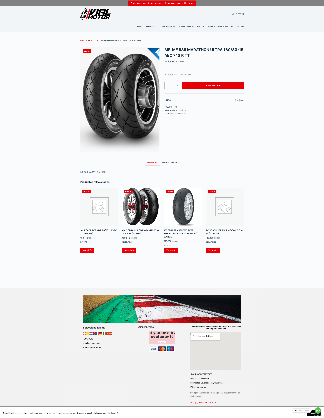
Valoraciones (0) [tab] (169, 162)
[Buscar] (233, 14)
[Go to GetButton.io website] (318, 415)
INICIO (139, 26)
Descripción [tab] (152, 162)
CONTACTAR (223, 26)
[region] (162, 412)
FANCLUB (200, 26)
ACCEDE (240, 26)
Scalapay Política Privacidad (203, 402)
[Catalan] (87, 333)
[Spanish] (111, 333)
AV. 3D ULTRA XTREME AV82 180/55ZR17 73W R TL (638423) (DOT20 (180, 233)
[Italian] (104, 333)
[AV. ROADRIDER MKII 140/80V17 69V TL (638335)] (225, 207)
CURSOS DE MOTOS (168, 26)
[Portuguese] (107, 333)
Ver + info (87, 250)
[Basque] (84, 333)
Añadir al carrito (213, 85)
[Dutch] (91, 333)
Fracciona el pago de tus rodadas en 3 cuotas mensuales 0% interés (162, 3)
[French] (97, 333)
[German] (101, 333)
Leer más (115, 413)
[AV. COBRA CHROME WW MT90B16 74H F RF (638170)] (141, 207)
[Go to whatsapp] (318, 410)
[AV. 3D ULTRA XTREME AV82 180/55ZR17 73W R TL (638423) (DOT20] (183, 207)
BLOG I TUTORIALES (186, 26)
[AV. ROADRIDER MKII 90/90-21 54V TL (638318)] (99, 207)
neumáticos (181, 114)
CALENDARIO (150, 26)
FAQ (232, 26)
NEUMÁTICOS (182, 110)
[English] (94, 333)
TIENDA (210, 26)
